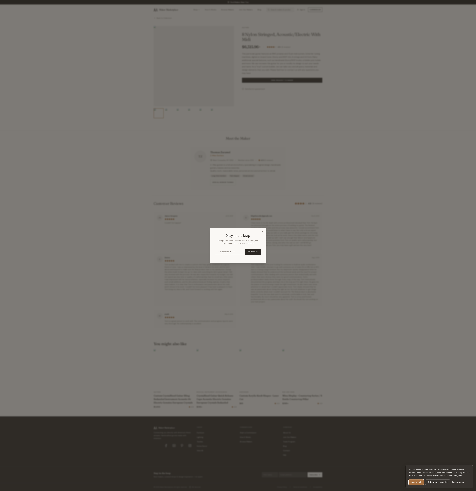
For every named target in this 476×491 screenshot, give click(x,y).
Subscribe (253, 252)
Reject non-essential (437, 482)
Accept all (416, 482)
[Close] (262, 231)
